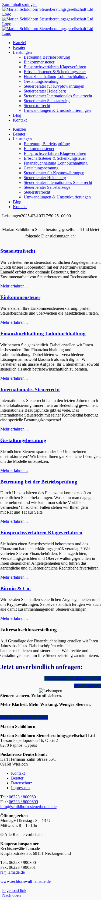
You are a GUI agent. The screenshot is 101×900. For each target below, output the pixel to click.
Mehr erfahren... (14, 286)
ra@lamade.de (12, 872)
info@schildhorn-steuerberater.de (28, 806)
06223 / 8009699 (23, 801)
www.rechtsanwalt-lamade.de (25, 881)
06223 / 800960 (22, 797)
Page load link (14, 890)
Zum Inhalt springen (19, 4)
